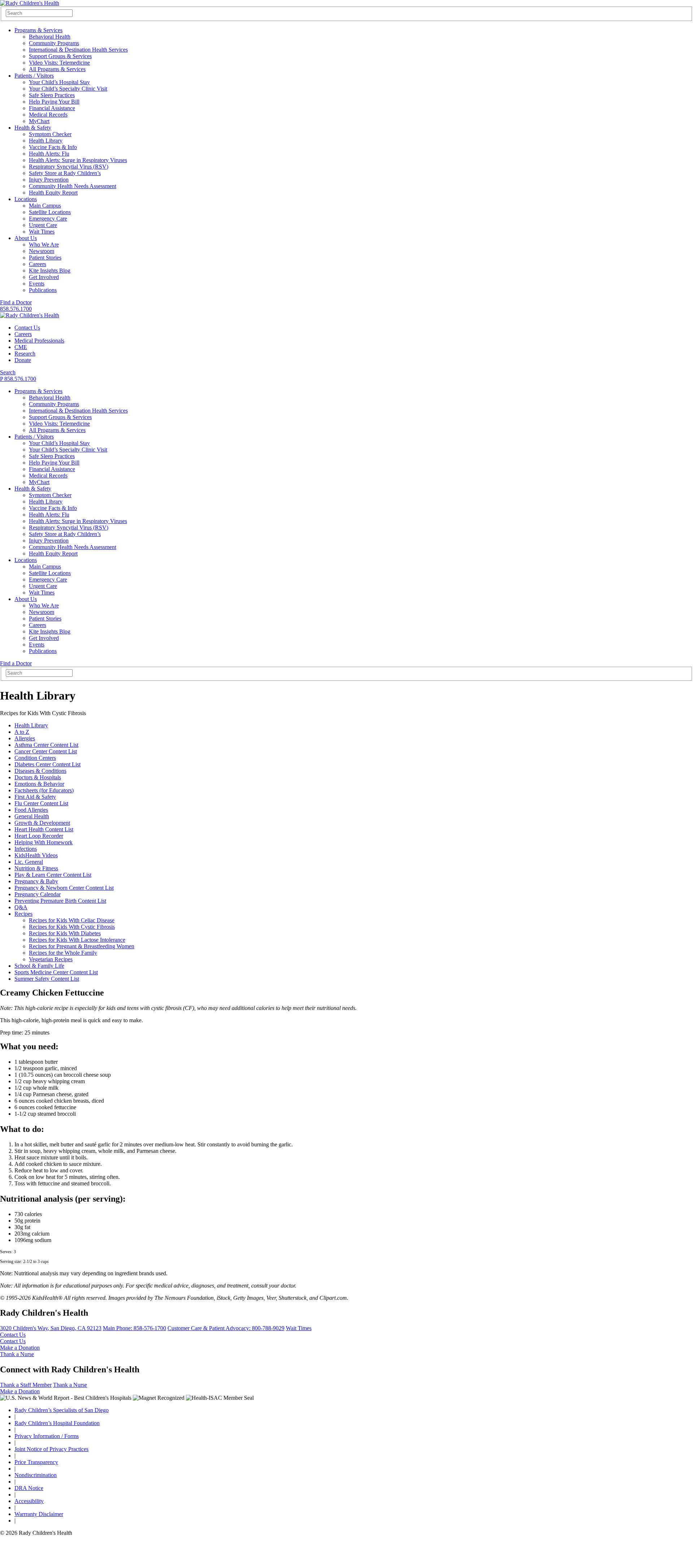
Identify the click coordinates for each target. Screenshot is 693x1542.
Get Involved (44, 277)
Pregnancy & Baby (36, 881)
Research (24, 353)
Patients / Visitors (34, 76)
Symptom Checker (50, 134)
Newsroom (41, 251)
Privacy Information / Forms (46, 1436)
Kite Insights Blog (49, 270)
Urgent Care (43, 225)
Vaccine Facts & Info (53, 147)
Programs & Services (38, 30)
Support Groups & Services (60, 56)
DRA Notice (28, 1488)
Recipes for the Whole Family (63, 953)
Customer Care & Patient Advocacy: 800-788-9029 (225, 1328)
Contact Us (27, 327)
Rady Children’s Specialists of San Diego (61, 1410)
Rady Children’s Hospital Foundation (57, 1423)
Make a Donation (20, 1348)
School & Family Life (39, 966)
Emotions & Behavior (39, 784)
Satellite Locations (50, 212)
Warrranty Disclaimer (38, 1514)
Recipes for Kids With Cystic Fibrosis (72, 927)
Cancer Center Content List (45, 751)
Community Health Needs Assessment (72, 186)
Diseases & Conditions (40, 771)
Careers (37, 264)
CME (20, 347)
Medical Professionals (39, 340)
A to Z (21, 732)
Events (36, 283)
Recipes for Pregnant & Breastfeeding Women (81, 946)
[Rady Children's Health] (29, 315)
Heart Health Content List (43, 829)
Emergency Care (48, 218)
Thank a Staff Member (26, 1385)
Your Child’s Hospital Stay (59, 82)
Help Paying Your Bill (54, 102)
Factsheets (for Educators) (44, 790)
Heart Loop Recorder (38, 836)
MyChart (39, 121)
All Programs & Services (57, 69)
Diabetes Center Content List (47, 764)
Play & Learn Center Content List (52, 875)
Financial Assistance (52, 108)
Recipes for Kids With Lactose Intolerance (77, 940)
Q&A (20, 907)
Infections (25, 849)
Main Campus (45, 205)
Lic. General (28, 862)
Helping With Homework (43, 842)
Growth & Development (42, 823)
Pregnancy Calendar (37, 894)
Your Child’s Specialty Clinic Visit (68, 89)
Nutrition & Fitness (36, 868)
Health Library (45, 141)
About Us (25, 238)
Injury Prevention (49, 180)
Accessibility (29, 1501)
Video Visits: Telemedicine (59, 63)
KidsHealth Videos (36, 855)
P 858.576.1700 (18, 379)
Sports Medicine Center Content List (56, 972)
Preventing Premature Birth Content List (60, 901)
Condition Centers (35, 758)
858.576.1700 (16, 309)
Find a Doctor (16, 302)
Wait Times (42, 231)
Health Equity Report (53, 193)
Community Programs (54, 43)
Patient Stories (45, 257)
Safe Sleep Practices (52, 95)
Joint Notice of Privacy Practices (51, 1449)
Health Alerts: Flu (49, 154)
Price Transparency (36, 1462)
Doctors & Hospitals (37, 777)
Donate (22, 360)
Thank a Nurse (17, 1354)
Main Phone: (134, 1328)
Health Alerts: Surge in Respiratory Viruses (78, 160)
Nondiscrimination (35, 1475)
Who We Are (44, 244)
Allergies (24, 738)
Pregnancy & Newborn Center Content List (64, 888)
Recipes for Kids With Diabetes (65, 933)
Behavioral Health (49, 37)
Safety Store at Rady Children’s (65, 173)
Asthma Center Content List (46, 745)
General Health (31, 816)
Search (8, 372)
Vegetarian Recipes (51, 959)
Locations (25, 199)
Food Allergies (31, 810)
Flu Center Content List (41, 803)
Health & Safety (32, 128)
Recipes (23, 914)
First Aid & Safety (35, 797)
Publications (43, 290)
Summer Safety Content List (46, 979)
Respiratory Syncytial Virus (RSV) (68, 167)
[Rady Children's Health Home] (29, 3)
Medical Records (48, 115)
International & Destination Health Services (78, 50)
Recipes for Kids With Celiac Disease (71, 920)
